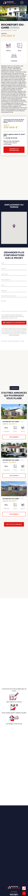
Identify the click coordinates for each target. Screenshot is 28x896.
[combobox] (14, 296)
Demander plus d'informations (14, 149)
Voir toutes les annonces (14, 524)
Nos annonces (7, 10)
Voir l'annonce (13, 437)
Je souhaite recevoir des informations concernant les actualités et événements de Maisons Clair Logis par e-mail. (12, 316)
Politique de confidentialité (14, 335)
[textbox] (14, 296)
